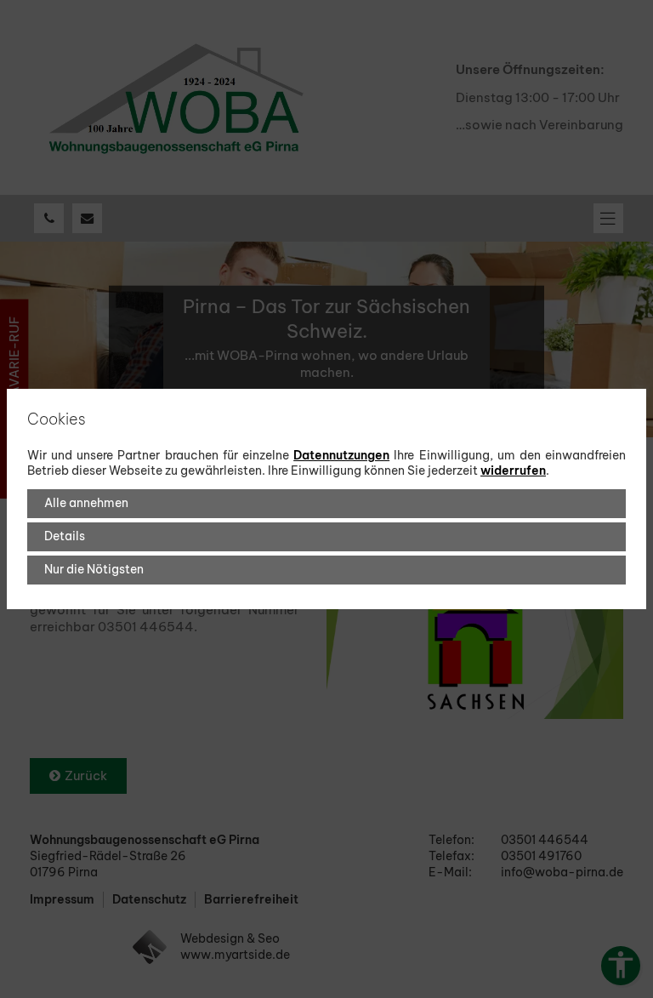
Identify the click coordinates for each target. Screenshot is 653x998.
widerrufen (513, 470)
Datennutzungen (341, 455)
